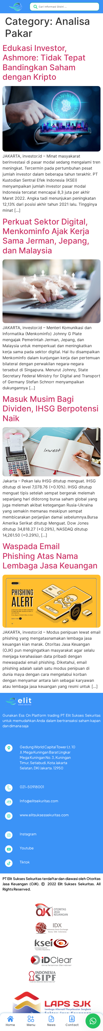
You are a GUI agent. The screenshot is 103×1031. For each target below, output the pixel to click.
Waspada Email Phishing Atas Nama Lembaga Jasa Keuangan (50, 555)
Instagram (28, 834)
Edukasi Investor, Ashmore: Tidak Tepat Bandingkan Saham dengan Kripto (44, 62)
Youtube (27, 848)
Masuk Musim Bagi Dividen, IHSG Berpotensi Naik (50, 408)
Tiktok (25, 862)
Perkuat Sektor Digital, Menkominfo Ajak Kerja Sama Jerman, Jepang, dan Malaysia (45, 236)
